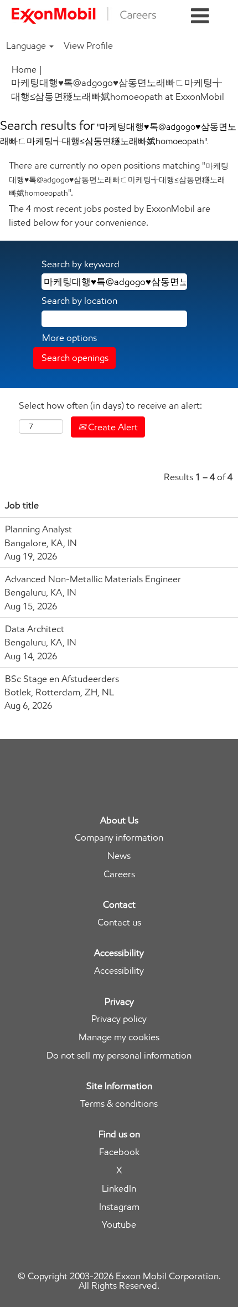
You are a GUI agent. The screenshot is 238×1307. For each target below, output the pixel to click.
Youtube (119, 1224)
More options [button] (69, 337)
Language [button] (27, 45)
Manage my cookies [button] (119, 1037)
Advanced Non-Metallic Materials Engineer (93, 578)
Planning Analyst (38, 529)
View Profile (88, 45)
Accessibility (119, 970)
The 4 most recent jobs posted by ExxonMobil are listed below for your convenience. (109, 215)
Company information (119, 837)
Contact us (119, 922)
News (119, 856)
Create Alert (112, 427)
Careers (119, 874)
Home (24, 69)
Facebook (119, 1152)
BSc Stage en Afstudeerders (62, 678)
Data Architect (34, 628)
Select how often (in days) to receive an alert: (110, 405)
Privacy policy (119, 1019)
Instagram (119, 1207)
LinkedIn (119, 1188)
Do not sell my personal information (119, 1055)
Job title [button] (22, 505)
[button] (200, 16)
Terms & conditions (119, 1104)
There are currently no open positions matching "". (119, 179)
